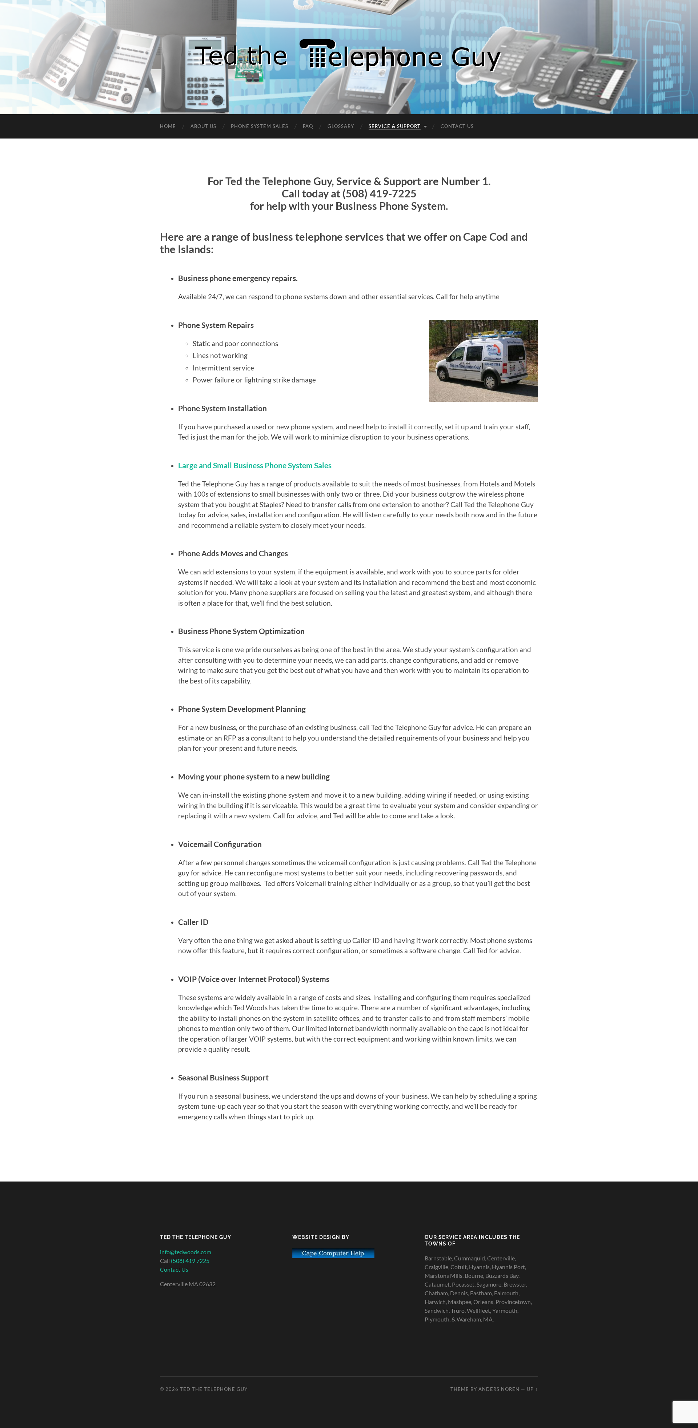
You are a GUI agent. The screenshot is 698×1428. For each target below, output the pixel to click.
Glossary (341, 126)
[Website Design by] (333, 1255)
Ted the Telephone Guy (214, 1389)
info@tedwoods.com (185, 1251)
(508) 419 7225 (190, 1260)
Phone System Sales (259, 126)
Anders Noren (499, 1389)
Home (168, 126)
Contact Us (457, 126)
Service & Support (395, 126)
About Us (203, 126)
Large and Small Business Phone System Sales (255, 465)
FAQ (308, 126)
